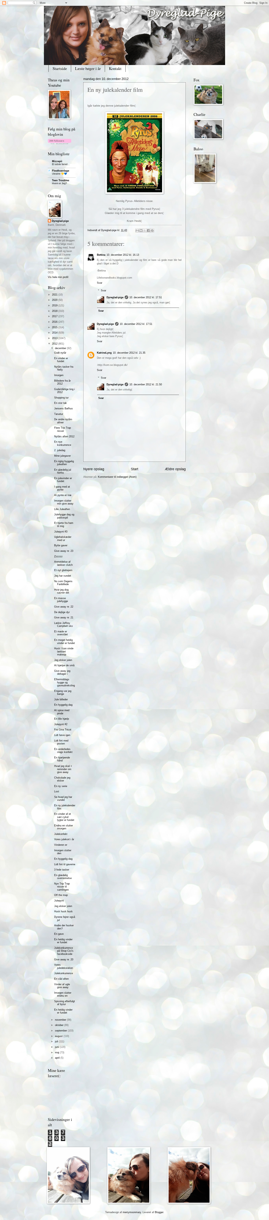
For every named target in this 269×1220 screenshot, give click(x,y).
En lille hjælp (61, 718)
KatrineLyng (104, 352)
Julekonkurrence (63, 973)
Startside (60, 68)
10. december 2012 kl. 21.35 (129, 352)
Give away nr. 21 (63, 617)
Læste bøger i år (88, 68)
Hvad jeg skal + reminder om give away (63, 769)
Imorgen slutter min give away (63, 502)
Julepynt (59, 900)
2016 (55, 321)
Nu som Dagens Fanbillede (63, 583)
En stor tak (60, 402)
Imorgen (58, 375)
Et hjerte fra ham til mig (63, 524)
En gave (59, 933)
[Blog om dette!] (141, 230)
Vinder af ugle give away (62, 986)
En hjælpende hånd (62, 759)
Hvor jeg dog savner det (61, 591)
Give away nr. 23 (63, 550)
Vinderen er (60, 844)
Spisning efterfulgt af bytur (64, 1003)
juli (57, 1041)
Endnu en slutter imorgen (63, 827)
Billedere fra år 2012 (62, 382)
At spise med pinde (61, 712)
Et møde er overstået (61, 633)
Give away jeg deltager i (62, 672)
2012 (55, 343)
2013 (55, 338)
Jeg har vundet (62, 575)
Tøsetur (58, 414)
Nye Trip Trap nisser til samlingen (62, 886)
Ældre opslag (175, 469)
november (61, 1019)
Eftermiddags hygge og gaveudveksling (64, 682)
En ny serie (60, 786)
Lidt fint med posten (61, 742)
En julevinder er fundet (63, 480)
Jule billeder (61, 699)
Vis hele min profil (58, 277)
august (59, 1036)
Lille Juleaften (62, 509)
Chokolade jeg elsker (62, 779)
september (61, 1030)
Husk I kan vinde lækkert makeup (63, 651)
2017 (55, 316)
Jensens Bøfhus (63, 408)
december (61, 348)
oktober (59, 1025)
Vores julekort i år (64, 839)
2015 (55, 327)
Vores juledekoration (63, 966)
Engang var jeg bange (62, 692)
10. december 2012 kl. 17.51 (145, 297)
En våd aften (61, 978)
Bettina (101, 254)
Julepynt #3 (60, 531)
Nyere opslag (93, 469)
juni (57, 1046)
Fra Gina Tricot (62, 729)
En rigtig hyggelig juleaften (64, 463)
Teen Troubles (60, 180)
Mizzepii (57, 161)
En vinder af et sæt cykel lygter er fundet (64, 816)
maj (57, 1052)
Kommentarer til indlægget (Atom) (117, 476)
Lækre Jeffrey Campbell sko (63, 624)
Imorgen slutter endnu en (62, 994)
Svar (99, 282)
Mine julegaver (62, 455)
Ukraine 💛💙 (59, 173)
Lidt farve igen (62, 735)
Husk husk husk (63, 911)
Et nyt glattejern (63, 570)
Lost (56, 791)
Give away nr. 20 (63, 959)
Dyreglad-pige (109, 230)
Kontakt (115, 68)
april (57, 1057)
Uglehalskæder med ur (62, 538)
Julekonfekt (60, 834)
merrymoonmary (132, 1212)
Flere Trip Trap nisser (62, 429)
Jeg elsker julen (63, 660)
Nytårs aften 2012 (64, 436)
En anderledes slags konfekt (63, 751)
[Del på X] (145, 230)
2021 (55, 294)
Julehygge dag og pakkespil (64, 516)
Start (134, 469)
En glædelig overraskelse (63, 877)
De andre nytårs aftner (63, 421)
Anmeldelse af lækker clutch (63, 563)
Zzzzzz (58, 556)
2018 (55, 310)
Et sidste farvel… (61, 164)
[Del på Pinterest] (152, 230)
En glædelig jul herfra (62, 471)
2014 (55, 332)
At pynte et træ (62, 495)
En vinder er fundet (61, 360)
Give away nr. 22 (63, 606)
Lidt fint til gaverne (64, 864)
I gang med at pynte (62, 488)
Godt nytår (60, 352)
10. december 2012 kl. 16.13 (123, 254)
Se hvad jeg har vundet (63, 798)
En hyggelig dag (63, 704)
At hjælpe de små (64, 665)
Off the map (61, 895)
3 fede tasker (61, 869)
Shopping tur (61, 397)
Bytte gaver (60, 545)
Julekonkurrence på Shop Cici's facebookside (63, 950)
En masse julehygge (61, 600)
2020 (55, 299)
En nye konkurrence (62, 443)
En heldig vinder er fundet (63, 941)
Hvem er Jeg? (59, 183)
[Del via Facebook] (148, 230)
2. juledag (59, 450)
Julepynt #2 (60, 724)
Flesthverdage (60, 170)
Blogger (159, 1212)
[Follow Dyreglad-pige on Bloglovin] (59, 143)
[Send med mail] (137, 230)
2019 (55, 305)
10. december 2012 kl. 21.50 (145, 384)
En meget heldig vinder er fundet (64, 641)
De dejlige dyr (62, 612)
